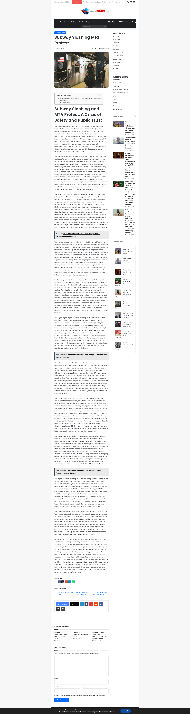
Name (56, 678)
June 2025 (116, 62)
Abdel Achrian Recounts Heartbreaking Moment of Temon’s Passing (130, 143)
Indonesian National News (121, 93)
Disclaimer (95, 22)
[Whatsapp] (73, 581)
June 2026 (116, 39)
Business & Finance (119, 83)
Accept (125, 711)
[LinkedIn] (82, 604)
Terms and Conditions (109, 22)
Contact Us (72, 22)
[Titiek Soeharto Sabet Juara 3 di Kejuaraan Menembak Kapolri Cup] (118, 124)
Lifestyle (115, 96)
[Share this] (59, 581)
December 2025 (118, 52)
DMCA (121, 22)
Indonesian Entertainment (121, 89)
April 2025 (116, 69)
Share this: (65, 100)
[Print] (63, 609)
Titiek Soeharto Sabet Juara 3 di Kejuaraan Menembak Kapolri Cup (130, 127)
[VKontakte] (101, 604)
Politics (115, 99)
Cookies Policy (84, 22)
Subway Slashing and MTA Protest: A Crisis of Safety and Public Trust (79, 98)
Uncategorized (60, 32)
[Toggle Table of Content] (99, 95)
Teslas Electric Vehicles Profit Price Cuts (80, 634)
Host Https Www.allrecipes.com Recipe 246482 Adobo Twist (62, 635)
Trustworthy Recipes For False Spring (100, 593)
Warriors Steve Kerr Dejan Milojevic (82, 593)
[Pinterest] (91, 604)
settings (111, 712)
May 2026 (116, 42)
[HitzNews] (95, 11)
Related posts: (66, 102)
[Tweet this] (62, 581)
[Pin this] (66, 581)
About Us (62, 22)
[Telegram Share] (69, 581)
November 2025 (118, 56)
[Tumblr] (86, 604)
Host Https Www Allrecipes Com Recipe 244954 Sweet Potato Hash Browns (100, 635)
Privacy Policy (131, 22)
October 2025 (117, 59)
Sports (115, 102)
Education (116, 86)
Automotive (116, 79)
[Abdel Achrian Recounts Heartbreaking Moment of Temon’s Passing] (118, 140)
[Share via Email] (58, 609)
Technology (116, 106)
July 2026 (116, 36)
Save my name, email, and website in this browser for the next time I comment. (81, 695)
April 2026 (116, 46)
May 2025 (116, 65)
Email (56, 687)
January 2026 (117, 49)
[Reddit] (96, 604)
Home (55, 22)
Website (85, 687)
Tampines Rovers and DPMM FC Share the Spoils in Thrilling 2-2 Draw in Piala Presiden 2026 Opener (114, 2)
